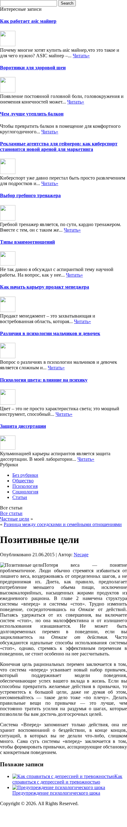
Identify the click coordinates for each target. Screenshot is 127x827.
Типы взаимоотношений (27, 242)
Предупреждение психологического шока (56, 793)
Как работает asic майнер (28, 21)
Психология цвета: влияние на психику (44, 380)
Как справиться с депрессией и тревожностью (67, 779)
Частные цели (14, 518)
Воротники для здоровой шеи (33, 67)
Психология (25, 486)
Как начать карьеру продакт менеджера (44, 287)
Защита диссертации (23, 426)
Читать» (81, 55)
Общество (23, 480)
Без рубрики (25, 475)
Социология (25, 491)
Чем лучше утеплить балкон (31, 113)
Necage (81, 554)
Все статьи (11, 513)
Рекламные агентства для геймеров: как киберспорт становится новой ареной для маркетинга (58, 146)
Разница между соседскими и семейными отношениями (63, 524)
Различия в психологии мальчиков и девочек (50, 333)
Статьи (19, 497)
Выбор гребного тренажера (30, 195)
